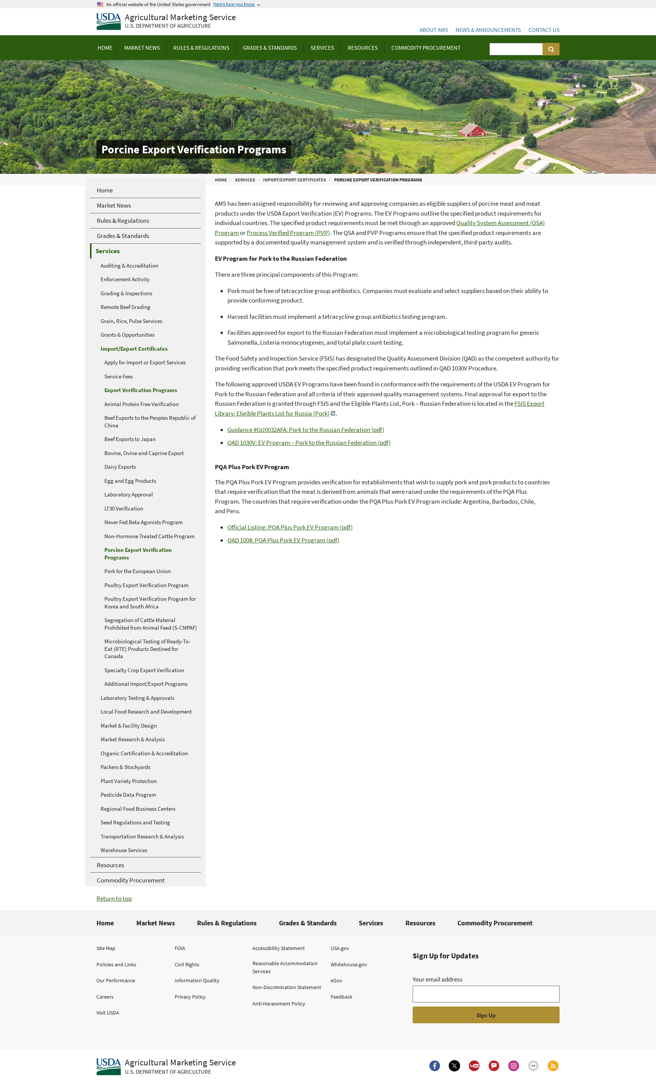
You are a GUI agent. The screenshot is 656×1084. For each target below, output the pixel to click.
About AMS (433, 29)
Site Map (105, 948)
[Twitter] (454, 1065)
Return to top (114, 898)
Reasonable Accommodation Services (285, 967)
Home (221, 180)
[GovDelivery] (494, 1065)
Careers (105, 996)
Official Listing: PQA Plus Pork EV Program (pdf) (290, 527)
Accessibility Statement (278, 948)
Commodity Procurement (495, 923)
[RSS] (553, 1065)
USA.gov (340, 948)
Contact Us (544, 29)
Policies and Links (116, 964)
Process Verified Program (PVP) (288, 232)
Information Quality (197, 980)
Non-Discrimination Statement (286, 987)
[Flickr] (533, 1065)
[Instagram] (513, 1065)
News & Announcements (488, 29)
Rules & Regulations (227, 923)
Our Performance (115, 980)
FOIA (180, 948)
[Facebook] (434, 1065)
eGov (336, 980)
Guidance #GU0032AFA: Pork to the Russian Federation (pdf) (305, 429)
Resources (420, 923)
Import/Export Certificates (294, 180)
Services (245, 180)
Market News (155, 923)
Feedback (341, 996)
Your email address (437, 979)
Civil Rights (187, 964)
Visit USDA (107, 1012)
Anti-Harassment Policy (278, 1003)
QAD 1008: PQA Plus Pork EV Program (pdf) (283, 540)
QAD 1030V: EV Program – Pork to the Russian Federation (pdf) (309, 442)
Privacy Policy (190, 996)
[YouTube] (474, 1065)
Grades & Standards (308, 923)
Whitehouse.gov (349, 964)
